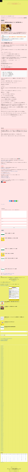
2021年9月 (2, 391)
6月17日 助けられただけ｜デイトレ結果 (10, 268)
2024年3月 (2, 353)
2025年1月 (2, 347)
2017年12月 (2, 448)
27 (6, 461)
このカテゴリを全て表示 (14, 298)
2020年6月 (2, 410)
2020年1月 (2, 416)
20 (6, 459)
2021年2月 (2, 400)
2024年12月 (2, 348)
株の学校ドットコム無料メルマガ (14, 278)
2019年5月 (2, 426)
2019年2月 (2, 430)
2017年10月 (2, 450)
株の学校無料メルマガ (7, 40)
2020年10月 (2, 405)
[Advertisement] (14, 10)
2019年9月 (2, 421)
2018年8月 (2, 438)
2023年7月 (2, 363)
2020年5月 (2, 411)
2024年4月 (2, 352)
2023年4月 (2, 367)
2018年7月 (2, 439)
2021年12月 (2, 387)
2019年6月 (2, 425)
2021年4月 (2, 397)
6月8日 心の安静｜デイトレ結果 (9, 233)
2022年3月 (2, 383)
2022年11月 (2, 373)
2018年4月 (2, 443)
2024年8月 (2, 349)
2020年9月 (2, 406)
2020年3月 (2, 414)
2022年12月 (2, 372)
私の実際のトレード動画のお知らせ (5, 168)
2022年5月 (2, 381)
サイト (2, 224)
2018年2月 (2, 445)
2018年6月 (2, 440)
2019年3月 (2, 429)
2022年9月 (2, 376)
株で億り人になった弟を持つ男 (5, 176)
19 (2, 459)
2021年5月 (2, 396)
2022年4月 (2, 382)
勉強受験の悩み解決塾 (4, 340)
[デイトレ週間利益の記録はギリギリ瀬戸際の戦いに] (15, 201)
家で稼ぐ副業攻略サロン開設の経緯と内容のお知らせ (11, 301)
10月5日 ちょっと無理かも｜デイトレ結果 (11, 248)
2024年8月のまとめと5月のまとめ (9, 321)
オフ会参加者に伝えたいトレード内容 (7, 274)
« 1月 (1, 462)
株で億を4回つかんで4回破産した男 (5, 177)
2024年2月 (2, 354)
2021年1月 (2, 401)
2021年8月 (2, 392)
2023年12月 (2, 357)
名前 (2, 218)
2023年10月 (2, 359)
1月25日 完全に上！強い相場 (9, 253)
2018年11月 (2, 434)
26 (2, 461)
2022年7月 (2, 378)
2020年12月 (2, 402)
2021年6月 (2, 395)
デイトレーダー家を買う (4, 339)
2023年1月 (2, 371)
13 (6, 458)
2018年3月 (2, 444)
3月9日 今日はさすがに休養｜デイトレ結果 (11, 258)
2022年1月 (2, 386)
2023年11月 (2, 358)
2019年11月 (2, 419)
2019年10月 (2, 420)
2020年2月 (2, 415)
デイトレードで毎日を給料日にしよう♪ (14, 3)
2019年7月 (2, 424)
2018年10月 (2, 435)
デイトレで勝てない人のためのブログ (5, 173)
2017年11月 (2, 449)
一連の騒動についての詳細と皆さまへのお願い (10, 306)
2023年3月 (2, 368)
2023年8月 (2, 362)
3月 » (3, 462)
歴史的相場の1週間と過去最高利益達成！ (10, 326)
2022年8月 (2, 377)
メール (2, 221)
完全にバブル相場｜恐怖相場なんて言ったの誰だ (8, 273)
